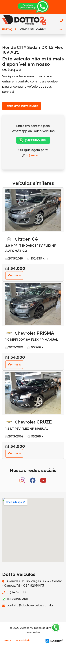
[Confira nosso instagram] (23, 479)
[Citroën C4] (33, 210)
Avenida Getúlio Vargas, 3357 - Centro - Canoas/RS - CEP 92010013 (32, 583)
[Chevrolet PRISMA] (33, 304)
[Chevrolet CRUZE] (33, 393)
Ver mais (14, 275)
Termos (7, 640)
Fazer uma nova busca (21, 106)
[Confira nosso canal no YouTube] (43, 479)
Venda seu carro (33, 29)
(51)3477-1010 (35, 155)
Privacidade (23, 640)
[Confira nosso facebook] (33, 479)
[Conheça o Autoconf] (54, 640)
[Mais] (60, 29)
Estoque (9, 29)
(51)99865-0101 (35, 140)
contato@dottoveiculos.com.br (29, 605)
